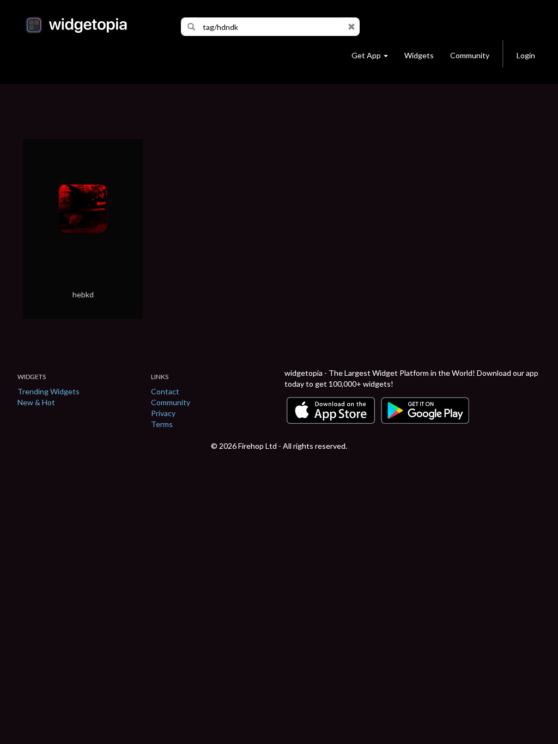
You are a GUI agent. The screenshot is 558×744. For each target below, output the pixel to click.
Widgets (419, 55)
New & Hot (36, 402)
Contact (165, 391)
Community (469, 55)
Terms (162, 424)
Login (526, 55)
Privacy (163, 413)
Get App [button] (366, 55)
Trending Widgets (48, 391)
